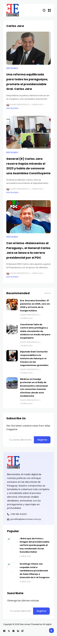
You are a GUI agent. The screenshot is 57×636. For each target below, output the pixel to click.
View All (47, 293)
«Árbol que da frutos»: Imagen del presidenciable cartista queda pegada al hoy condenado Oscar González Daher (34, 545)
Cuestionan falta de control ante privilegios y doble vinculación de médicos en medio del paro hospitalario (35, 331)
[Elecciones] (12, 10)
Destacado (12, 68)
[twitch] (23, 631)
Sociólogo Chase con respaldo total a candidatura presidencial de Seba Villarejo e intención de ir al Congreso (35, 571)
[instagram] (13, 631)
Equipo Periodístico (19, 104)
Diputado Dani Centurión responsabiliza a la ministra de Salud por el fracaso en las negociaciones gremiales (34, 358)
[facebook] (4, 631)
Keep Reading (12, 108)
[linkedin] (18, 631)
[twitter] (9, 631)
